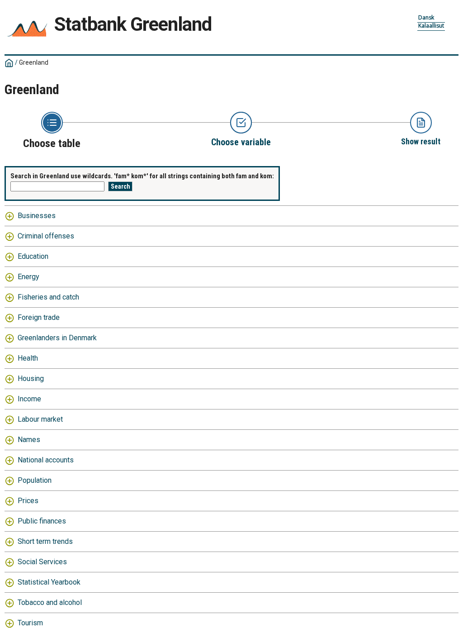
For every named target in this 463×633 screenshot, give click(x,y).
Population (35, 480)
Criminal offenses (46, 236)
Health (28, 358)
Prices (28, 500)
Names (29, 439)
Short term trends (45, 541)
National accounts (46, 460)
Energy (28, 276)
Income (29, 399)
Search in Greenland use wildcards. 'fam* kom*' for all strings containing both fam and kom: (142, 176)
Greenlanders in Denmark (57, 337)
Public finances (42, 521)
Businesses (37, 215)
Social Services (42, 561)
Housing (31, 378)
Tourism (30, 623)
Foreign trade (39, 317)
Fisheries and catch (48, 297)
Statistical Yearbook (49, 582)
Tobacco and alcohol (50, 602)
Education (33, 256)
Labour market (40, 419)
